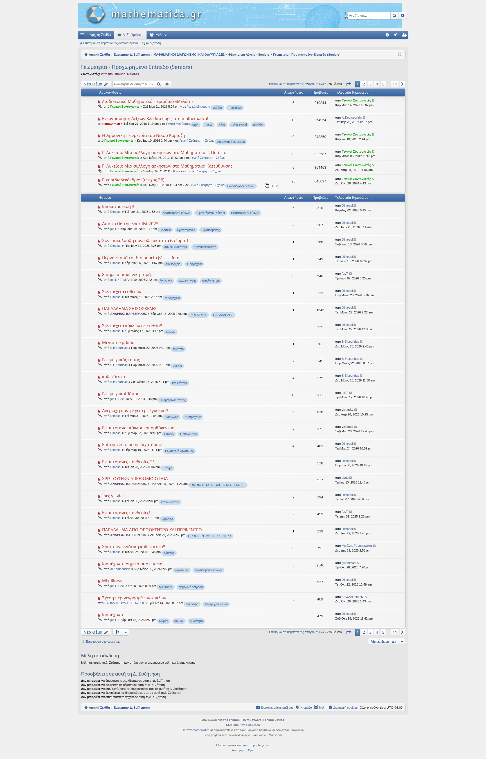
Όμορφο (167, 519)
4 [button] (377, 84)
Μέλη (159, 35)
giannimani (349, 562)
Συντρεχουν (192, 417)
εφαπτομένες (186, 230)
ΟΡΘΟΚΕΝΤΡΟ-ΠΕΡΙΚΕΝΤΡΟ (209, 536)
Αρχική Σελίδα (100, 35)
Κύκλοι (170, 332)
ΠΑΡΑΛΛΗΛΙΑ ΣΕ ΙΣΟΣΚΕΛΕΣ (129, 308)
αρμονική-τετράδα (191, 587)
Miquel (163, 621)
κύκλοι (177, 366)
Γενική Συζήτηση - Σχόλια (196, 140)
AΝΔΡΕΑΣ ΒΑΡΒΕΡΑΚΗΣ (128, 313)
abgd (345, 477)
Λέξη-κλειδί (239, 124)
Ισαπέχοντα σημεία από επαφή (132, 563)
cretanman (112, 123)
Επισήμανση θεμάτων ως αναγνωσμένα (110, 43)
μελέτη (217, 107)
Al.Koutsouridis (352, 117)
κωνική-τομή (187, 281)
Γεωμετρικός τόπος (121, 359)
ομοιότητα (196, 621)
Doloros (133, 74)
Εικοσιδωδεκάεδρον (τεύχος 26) (133, 179)
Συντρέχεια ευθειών (121, 291)
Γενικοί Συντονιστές (125, 106)
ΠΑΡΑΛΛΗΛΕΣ (223, 315)
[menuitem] (387, 35)
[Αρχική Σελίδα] (240, 15)
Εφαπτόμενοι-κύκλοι (245, 212)
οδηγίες (258, 124)
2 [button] (364, 84)
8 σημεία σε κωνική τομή (126, 274)
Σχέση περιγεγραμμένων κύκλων (134, 597)
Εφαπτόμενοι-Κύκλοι (211, 212)
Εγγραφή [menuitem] (405, 36)
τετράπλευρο (211, 281)
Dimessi (115, 211)
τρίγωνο (178, 349)
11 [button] (395, 84)
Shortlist (165, 230)
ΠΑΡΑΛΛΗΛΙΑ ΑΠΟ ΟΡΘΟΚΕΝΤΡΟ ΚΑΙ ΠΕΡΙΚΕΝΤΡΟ (152, 529)
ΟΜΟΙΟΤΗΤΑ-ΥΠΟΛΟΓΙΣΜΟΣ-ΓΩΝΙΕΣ (217, 485)
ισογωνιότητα (170, 502)
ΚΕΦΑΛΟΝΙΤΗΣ (353, 596)
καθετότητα (113, 376)
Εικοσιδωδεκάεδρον (241, 186)
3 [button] (370, 84)
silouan (119, 74)
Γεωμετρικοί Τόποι (120, 393)
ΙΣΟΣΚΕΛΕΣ (198, 315)
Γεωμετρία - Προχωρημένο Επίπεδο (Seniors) (136, 67)
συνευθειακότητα (175, 247)
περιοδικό (235, 107)
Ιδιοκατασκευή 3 (118, 206)
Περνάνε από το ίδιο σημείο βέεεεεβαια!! (142, 257)
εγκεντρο (192, 604)
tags (195, 124)
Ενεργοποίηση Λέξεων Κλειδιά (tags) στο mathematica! (155, 118)
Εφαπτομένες (210, 230)
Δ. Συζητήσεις (133, 35)
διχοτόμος (181, 570)
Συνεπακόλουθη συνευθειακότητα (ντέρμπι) (145, 240)
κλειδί (208, 124)
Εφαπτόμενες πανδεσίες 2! (128, 461)
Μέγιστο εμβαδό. (119, 342)
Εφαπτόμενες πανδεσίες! (126, 512)
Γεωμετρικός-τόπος (172, 400)
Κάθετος (168, 553)
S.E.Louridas (119, 347)
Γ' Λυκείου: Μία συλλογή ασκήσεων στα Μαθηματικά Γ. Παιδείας (165, 152)
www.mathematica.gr (199, 729)
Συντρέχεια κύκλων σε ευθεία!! (132, 325)
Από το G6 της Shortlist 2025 (130, 223)
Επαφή (169, 434)
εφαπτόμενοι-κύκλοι (176, 212)
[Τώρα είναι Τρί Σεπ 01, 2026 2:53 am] (399, 54)
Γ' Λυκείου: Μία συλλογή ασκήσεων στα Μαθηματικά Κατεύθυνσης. (167, 166)
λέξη (222, 124)
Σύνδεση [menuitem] (397, 36)
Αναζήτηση (153, 43)
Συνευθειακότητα (205, 247)
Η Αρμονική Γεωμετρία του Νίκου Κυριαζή (143, 135)
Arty (242, 724)
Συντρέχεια (194, 264)
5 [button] (383, 84)
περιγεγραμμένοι (216, 604)
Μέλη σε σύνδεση (100, 655)
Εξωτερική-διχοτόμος (179, 451)
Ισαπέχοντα (113, 614)
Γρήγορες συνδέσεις (83, 36)
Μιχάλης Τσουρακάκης (357, 545)
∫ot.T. (113, 229)
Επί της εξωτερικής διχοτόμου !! (133, 444)
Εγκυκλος (171, 417)
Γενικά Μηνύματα (198, 106)
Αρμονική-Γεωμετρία (231, 141)
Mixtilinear (112, 580)
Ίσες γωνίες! (113, 495)
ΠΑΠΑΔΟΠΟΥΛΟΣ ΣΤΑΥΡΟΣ (124, 603)
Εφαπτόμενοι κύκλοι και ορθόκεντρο (138, 427)
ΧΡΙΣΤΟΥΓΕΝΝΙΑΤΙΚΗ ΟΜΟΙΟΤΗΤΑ (135, 478)
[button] (348, 84)
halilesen (254, 724)
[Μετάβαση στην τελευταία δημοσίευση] (373, 100)
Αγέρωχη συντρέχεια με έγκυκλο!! (135, 410)
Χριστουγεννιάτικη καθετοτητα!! (133, 546)
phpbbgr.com (261, 745)
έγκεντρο (166, 281)
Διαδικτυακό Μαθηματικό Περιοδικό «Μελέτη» (148, 101)
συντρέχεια (172, 264)
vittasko (107, 74)
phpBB (233, 719)
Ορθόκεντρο (188, 434)
